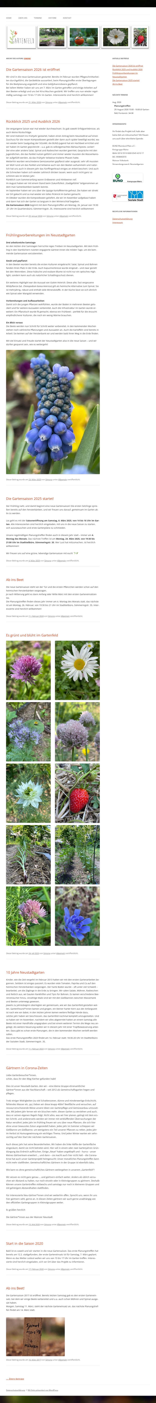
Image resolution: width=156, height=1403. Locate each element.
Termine (38, 18)
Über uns (22, 18)
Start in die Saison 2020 (24, 1243)
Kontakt (67, 18)
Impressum (117, 222)
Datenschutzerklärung (122, 218)
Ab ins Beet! (15, 1288)
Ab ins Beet (15, 579)
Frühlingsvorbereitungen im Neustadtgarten (40, 235)
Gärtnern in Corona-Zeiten (27, 1068)
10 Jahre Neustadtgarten (25, 972)
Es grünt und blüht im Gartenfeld (32, 635)
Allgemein (62, 102)
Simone (27, 58)
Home (9, 18)
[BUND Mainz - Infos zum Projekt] (127, 181)
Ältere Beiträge (15, 1378)
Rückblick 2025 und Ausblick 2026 (33, 121)
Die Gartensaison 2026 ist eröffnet (33, 69)
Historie (52, 18)
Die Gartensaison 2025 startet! (30, 498)
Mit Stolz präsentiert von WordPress (43, 1390)
